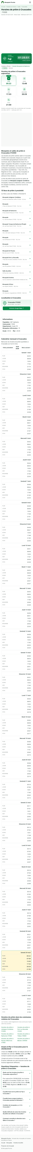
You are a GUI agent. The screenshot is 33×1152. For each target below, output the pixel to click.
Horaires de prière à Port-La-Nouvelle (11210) (23, 1029)
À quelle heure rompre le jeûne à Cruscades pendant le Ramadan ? (13, 1099)
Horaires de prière (18, 1142)
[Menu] (30, 2)
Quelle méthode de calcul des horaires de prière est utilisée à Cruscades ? (14, 1112)
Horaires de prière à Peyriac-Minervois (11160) (7, 1040)
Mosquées (9, 1142)
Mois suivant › (26, 347)
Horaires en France (11, 6)
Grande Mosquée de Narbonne (21, 66)
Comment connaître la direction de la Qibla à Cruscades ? (14, 1119)
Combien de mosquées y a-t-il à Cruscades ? (12, 1106)
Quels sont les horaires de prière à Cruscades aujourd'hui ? (13, 1073)
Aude (19, 6)
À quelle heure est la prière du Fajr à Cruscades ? (14, 1092)
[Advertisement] (16, 34)
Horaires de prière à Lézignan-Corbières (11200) (7, 1029)
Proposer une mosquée (7, 1146)
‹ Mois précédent (7, 347)
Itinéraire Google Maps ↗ (16, 308)
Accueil (3, 6)
